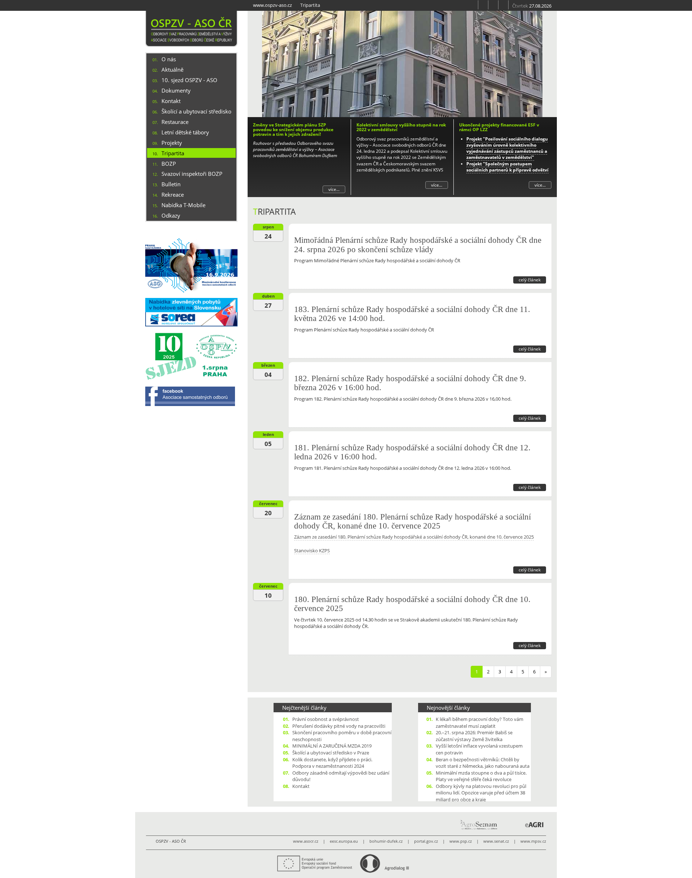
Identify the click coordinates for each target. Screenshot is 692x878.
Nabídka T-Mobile (183, 205)
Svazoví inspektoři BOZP (191, 173)
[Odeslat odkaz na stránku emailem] (503, 4)
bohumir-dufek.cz (386, 841)
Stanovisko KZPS (312, 550)
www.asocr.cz (305, 841)
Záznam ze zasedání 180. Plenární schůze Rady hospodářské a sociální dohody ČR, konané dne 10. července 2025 (412, 521)
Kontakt (171, 100)
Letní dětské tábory (185, 132)
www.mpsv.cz (533, 841)
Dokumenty (176, 90)
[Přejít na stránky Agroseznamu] (478, 824)
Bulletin (171, 184)
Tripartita (172, 153)
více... (334, 189)
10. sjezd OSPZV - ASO (189, 80)
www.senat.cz (496, 841)
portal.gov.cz (426, 841)
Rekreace (172, 194)
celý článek (530, 280)
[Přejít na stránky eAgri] (534, 824)
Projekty (171, 142)
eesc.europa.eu (344, 841)
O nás (168, 59)
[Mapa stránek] (493, 4)
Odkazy (170, 215)
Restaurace (174, 121)
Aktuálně (172, 69)
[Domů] (191, 29)
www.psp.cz (460, 841)
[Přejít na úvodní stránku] (473, 4)
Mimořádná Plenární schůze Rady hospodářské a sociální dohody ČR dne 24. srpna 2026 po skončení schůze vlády (417, 245)
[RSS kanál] (483, 4)
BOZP (168, 163)
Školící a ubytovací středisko (196, 111)
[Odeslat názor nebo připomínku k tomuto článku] (476, 279)
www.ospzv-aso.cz (272, 5)
